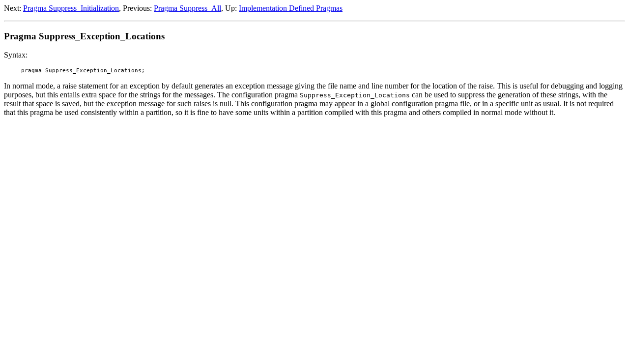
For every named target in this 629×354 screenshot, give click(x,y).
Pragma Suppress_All (187, 8)
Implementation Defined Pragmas (291, 8)
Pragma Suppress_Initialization (71, 8)
